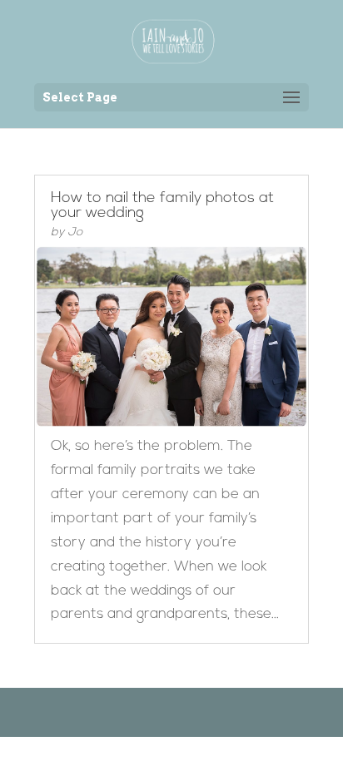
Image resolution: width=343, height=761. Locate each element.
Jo (74, 232)
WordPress (257, 711)
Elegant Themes (146, 711)
